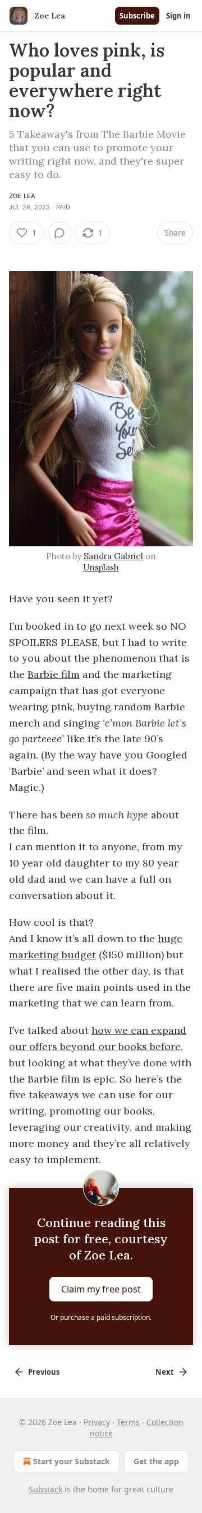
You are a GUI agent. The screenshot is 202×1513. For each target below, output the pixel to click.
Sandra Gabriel (113, 556)
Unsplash (101, 567)
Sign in (178, 16)
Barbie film (53, 674)
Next (164, 1372)
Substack (45, 1489)
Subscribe (137, 16)
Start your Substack (71, 1461)
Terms (128, 1422)
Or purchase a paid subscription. (101, 1317)
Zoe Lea (22, 196)
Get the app (156, 1461)
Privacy (97, 1422)
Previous (43, 1372)
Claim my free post (101, 1289)
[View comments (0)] (59, 233)
